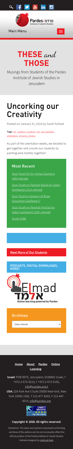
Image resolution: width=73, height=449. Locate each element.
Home (19, 364)
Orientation (12, 135)
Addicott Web (46, 440)
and (36, 59)
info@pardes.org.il (36, 387)
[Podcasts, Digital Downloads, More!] (32, 287)
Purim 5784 (19, 219)
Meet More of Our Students (28, 252)
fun (38, 131)
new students (47, 131)
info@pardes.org (40, 401)
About (31, 364)
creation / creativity (26, 131)
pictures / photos (27, 135)
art (14, 131)
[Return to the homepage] (34, 19)
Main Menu (17, 31)
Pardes (43, 364)
